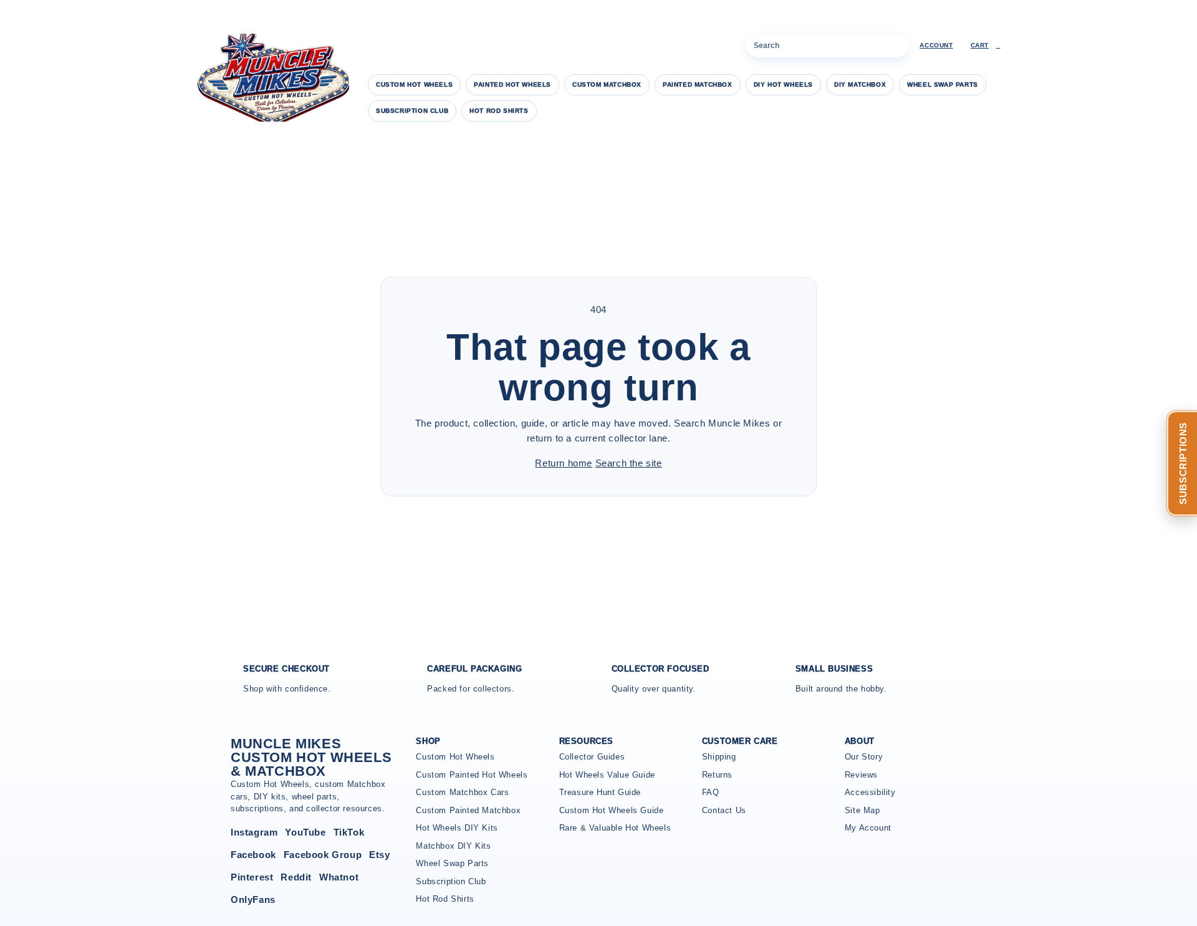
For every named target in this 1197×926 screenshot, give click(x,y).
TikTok (349, 832)
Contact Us (724, 810)
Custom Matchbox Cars (462, 792)
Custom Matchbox (607, 84)
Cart (986, 45)
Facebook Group (323, 854)
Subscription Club (412, 110)
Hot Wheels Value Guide (607, 774)
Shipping (719, 756)
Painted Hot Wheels (512, 84)
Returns (717, 774)
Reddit (296, 877)
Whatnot (338, 877)
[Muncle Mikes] (271, 78)
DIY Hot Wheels (783, 84)
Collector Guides (592, 756)
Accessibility (870, 792)
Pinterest (252, 877)
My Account (868, 827)
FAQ (710, 792)
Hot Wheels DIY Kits (457, 827)
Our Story (864, 756)
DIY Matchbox (860, 84)
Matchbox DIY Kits (453, 846)
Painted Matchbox (698, 84)
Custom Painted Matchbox (468, 810)
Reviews (861, 774)
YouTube (305, 832)
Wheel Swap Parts (942, 84)
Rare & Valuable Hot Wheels (615, 827)
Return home (563, 463)
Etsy (379, 854)
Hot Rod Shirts (498, 110)
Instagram (254, 832)
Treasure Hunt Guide (600, 792)
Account (936, 45)
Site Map (862, 810)
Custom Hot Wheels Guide (611, 810)
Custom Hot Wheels (414, 84)
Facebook (253, 854)
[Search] (896, 45)
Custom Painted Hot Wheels (471, 774)
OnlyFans (253, 899)
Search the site (628, 463)
